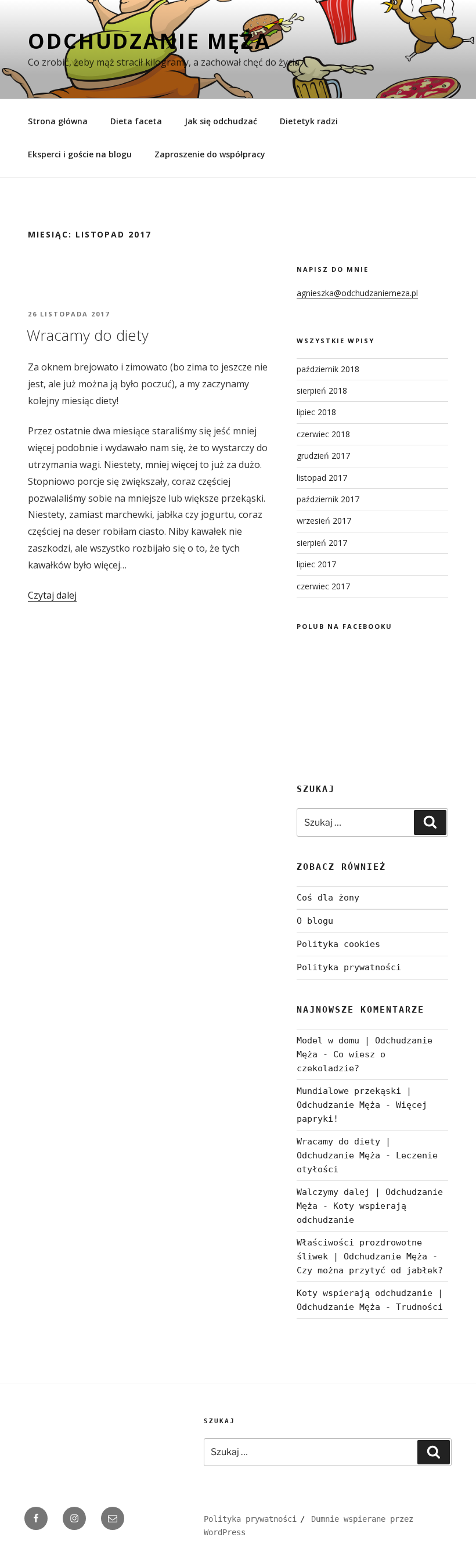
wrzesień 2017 (324, 520)
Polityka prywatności (349, 967)
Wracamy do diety (88, 335)
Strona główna (58, 121)
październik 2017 (328, 499)
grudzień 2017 (323, 455)
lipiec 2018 (316, 411)
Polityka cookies (338, 944)
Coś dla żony (328, 897)
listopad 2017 (322, 477)
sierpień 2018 (322, 390)
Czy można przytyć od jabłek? (370, 1270)
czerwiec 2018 (323, 434)
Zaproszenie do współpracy (209, 154)
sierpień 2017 (322, 542)
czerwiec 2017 (323, 586)
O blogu (315, 921)
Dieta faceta (136, 121)
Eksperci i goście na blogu (80, 154)
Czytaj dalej (52, 595)
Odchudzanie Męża (149, 41)
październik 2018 (328, 369)
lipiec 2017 (316, 564)
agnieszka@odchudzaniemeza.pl (357, 292)
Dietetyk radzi (309, 121)
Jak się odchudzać (221, 121)
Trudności (419, 1307)
